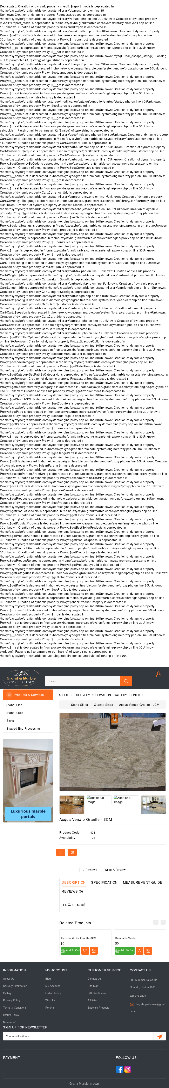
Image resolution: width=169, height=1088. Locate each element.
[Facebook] (119, 1068)
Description (74, 882)
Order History (53, 993)
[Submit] (160, 1036)
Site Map (93, 986)
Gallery (120, 695)
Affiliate (92, 1000)
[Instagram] (127, 1068)
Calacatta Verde (125, 938)
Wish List (50, 1000)
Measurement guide (142, 882)
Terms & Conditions (15, 1007)
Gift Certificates (97, 993)
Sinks (10, 720)
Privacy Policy (11, 1000)
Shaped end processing (23, 728)
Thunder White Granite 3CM (78, 938)
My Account (52, 986)
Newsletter (9, 1022)
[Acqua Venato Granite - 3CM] (112, 752)
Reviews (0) (72, 891)
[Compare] (94, 951)
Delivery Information (93, 695)
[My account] (159, 674)
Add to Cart (72, 950)
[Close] (126, 681)
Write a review (115, 870)
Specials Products (98, 1007)
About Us (66, 695)
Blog (48, 978)
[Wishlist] (85, 951)
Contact (136, 695)
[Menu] (9, 695)
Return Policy (11, 1015)
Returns (50, 1007)
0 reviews (90, 870)
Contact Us (94, 978)
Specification (104, 882)
